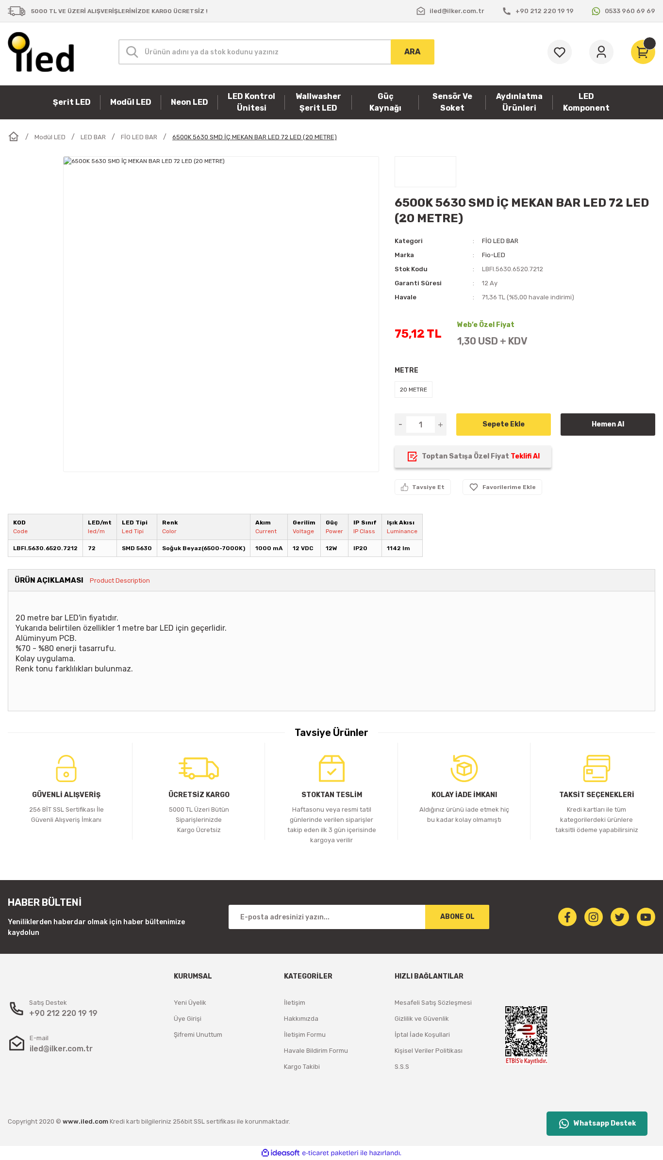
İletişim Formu (305, 1034)
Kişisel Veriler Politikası (429, 1050)
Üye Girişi (187, 1018)
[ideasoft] (280, 1153)
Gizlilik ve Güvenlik (422, 1018)
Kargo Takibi (302, 1066)
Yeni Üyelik (190, 1002)
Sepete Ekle (503, 424)
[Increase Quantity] (441, 424)
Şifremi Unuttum (198, 1034)
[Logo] (41, 52)
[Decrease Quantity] (400, 424)
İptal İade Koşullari (422, 1034)
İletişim (294, 1002)
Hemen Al (608, 424)
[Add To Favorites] (502, 487)
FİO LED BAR (500, 241)
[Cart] (643, 52)
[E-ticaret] (330, 1153)
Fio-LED (493, 255)
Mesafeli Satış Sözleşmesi (433, 1002)
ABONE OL (457, 917)
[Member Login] (601, 52)
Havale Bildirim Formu (316, 1050)
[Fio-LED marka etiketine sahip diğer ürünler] (425, 171)
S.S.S (402, 1066)
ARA (412, 51)
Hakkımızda (301, 1018)
